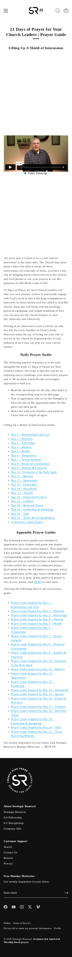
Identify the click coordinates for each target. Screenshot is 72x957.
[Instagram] (22, 906)
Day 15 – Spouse (22, 492)
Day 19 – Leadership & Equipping (32, 509)
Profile (57, 928)
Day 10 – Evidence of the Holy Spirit (34, 472)
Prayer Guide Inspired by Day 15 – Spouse (37, 694)
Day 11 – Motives (22, 476)
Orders (7, 923)
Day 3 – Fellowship (23, 442)
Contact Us (10, 852)
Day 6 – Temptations (24, 455)
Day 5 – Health (20, 451)
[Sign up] (66, 893)
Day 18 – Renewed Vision (27, 505)
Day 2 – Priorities (22, 438)
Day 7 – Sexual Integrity (26, 459)
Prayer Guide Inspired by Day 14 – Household (39, 690)
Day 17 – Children (22, 501)
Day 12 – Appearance (24, 480)
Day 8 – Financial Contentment (30, 463)
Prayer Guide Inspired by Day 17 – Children (38, 706)
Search (8, 846)
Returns (8, 857)
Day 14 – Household (24, 488)
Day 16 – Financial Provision (29, 496)
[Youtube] (14, 906)
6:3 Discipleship (14, 823)
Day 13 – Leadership (24, 484)
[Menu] (6, 11)
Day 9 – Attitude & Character (29, 467)
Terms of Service (22, 923)
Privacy (8, 863)
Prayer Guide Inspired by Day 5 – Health (36, 623)
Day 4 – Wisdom (21, 447)
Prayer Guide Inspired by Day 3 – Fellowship (39, 615)
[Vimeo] (38, 906)
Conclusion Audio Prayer (27, 521)
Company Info (12, 828)
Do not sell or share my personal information (28, 928)
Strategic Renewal (15, 811)
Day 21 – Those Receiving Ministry (33, 517)
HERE (37, 581)
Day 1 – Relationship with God (30, 434)
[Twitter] (30, 906)
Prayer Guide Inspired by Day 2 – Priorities (37, 610)
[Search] (58, 11)
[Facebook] (5, 906)
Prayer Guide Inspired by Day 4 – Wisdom (37, 619)
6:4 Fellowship (13, 817)
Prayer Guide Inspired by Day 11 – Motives (38, 669)
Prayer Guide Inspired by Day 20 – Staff (36, 727)
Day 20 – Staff (20, 513)
